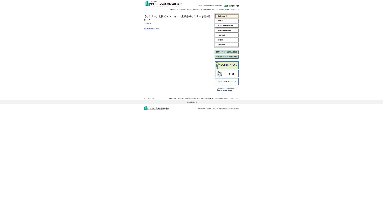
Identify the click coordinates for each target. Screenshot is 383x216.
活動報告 (183, 9)
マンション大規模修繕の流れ (194, 9)
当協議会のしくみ (174, 9)
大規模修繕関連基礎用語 (208, 9)
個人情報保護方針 (192, 102)
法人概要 (227, 9)
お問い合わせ (234, 9)
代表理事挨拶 (220, 9)
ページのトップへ (149, 98)
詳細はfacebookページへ (152, 28)
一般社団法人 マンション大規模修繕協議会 (163, 3)
